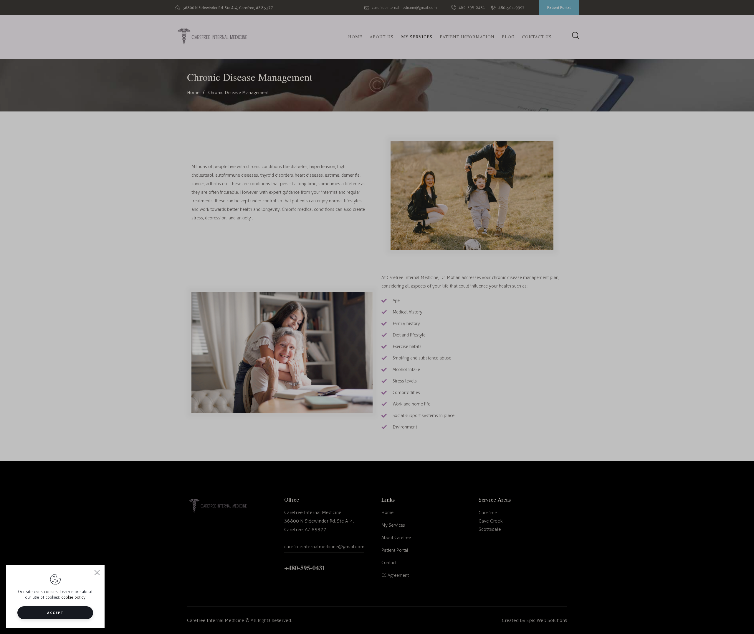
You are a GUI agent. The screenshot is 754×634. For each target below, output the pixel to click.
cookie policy (73, 597)
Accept (55, 612)
